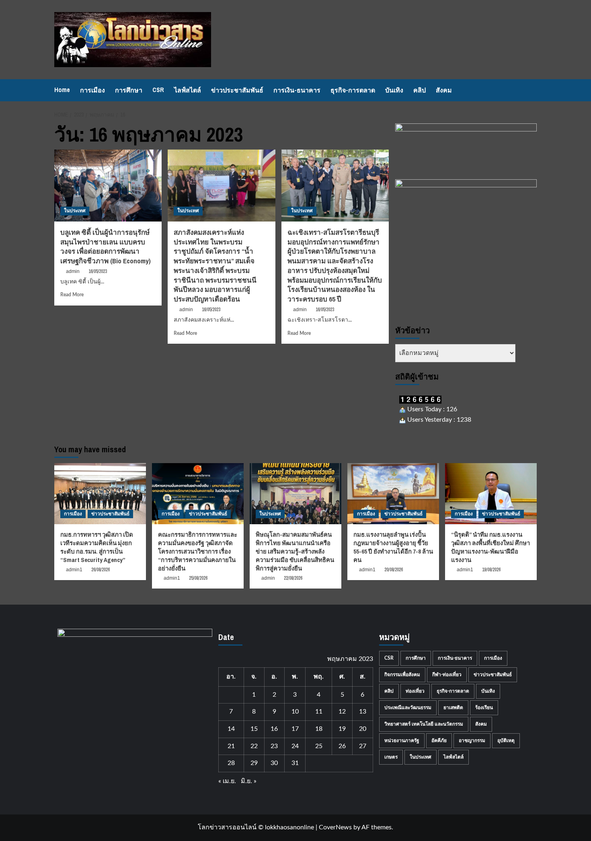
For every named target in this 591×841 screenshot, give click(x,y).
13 (362, 711)
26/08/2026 (100, 569)
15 (254, 729)
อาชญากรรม (472, 740)
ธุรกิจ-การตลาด (352, 90)
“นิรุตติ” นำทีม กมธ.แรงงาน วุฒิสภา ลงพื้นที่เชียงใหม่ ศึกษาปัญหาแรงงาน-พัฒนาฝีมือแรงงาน (490, 547)
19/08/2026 (491, 569)
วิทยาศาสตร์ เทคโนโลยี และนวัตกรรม (423, 724)
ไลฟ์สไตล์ (187, 90)
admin (73, 271)
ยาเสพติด (453, 707)
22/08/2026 (293, 578)
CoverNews (335, 827)
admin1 (74, 569)
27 (362, 746)
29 (254, 763)
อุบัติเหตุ (506, 740)
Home (62, 89)
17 (295, 729)
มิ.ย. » (249, 781)
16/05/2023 (97, 271)
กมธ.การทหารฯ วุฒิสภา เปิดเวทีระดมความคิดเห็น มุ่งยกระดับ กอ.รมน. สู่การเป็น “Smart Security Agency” (96, 547)
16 (274, 729)
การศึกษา (128, 90)
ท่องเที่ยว (415, 691)
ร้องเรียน (484, 707)
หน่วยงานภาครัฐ (401, 740)
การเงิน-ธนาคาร (296, 90)
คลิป (419, 90)
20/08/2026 (393, 569)
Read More (72, 294)
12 (342, 711)
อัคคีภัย (439, 740)
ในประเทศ (75, 210)
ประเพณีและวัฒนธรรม (407, 707)
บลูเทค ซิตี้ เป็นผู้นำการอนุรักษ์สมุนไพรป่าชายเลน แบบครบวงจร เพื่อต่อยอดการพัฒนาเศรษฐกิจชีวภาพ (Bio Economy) (105, 246)
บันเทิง (394, 90)
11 (318, 711)
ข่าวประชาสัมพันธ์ (237, 90)
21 (231, 746)
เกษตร (391, 757)
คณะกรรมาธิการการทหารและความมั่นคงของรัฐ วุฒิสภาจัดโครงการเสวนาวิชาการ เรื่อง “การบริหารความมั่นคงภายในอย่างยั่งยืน (197, 551)
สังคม (444, 90)
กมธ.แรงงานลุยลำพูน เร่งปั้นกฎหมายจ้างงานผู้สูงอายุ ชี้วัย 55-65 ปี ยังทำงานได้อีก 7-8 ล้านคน (393, 547)
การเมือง (92, 90)
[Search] (532, 90)
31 (295, 763)
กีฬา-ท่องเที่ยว (447, 674)
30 (274, 763)
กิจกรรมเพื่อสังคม (402, 674)
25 (318, 746)
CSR (158, 89)
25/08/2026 (198, 578)
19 (342, 729)
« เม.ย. (227, 781)
